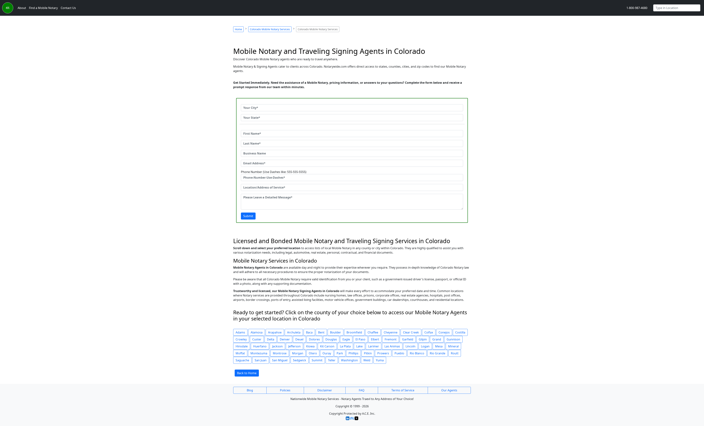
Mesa (439, 346)
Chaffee (373, 332)
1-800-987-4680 (636, 8)
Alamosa (257, 332)
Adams (240, 332)
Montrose (280, 353)
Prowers (383, 353)
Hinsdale (242, 346)
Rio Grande (437, 353)
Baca (309, 332)
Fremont (391, 339)
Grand (436, 339)
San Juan (261, 360)
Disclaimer (324, 390)
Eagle (346, 339)
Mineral (453, 346)
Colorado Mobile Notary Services (270, 29)
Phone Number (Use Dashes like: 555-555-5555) (273, 172)
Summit (317, 360)
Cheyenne (390, 332)
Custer (256, 339)
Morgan (297, 353)
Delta (270, 339)
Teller (332, 360)
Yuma (380, 360)
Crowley (241, 339)
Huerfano (260, 346)
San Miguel (279, 360)
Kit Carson (327, 346)
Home (238, 29)
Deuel (299, 339)
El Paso (360, 339)
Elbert (375, 339)
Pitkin (368, 353)
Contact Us (68, 8)
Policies (285, 390)
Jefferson (294, 346)
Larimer (373, 346)
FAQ (361, 390)
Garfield (407, 339)
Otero (313, 353)
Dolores (314, 339)
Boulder (335, 332)
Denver (285, 339)
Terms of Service (402, 390)
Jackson (277, 346)
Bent (321, 332)
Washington (349, 360)
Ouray (326, 353)
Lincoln (410, 346)
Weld (366, 360)
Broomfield (354, 332)
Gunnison (453, 339)
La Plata (345, 346)
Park (340, 353)
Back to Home (246, 373)
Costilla (460, 332)
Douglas (331, 339)
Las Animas (392, 346)
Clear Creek (411, 332)
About (22, 8)
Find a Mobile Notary (43, 8)
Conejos (444, 332)
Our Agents (449, 390)
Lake (359, 346)
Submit (248, 216)
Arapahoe (275, 332)
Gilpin (423, 339)
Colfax (428, 332)
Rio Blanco (417, 353)
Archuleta (293, 332)
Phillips (353, 353)
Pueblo (399, 353)
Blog (250, 390)
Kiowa (310, 346)
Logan (425, 346)
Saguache (242, 360)
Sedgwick (299, 360)
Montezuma (258, 353)
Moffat (240, 353)
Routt (455, 353)
